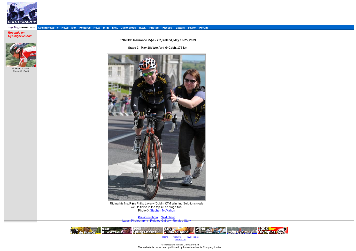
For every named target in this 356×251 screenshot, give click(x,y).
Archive (177, 236)
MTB (106, 27)
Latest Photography (135, 220)
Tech (73, 27)
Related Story (182, 220)
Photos (154, 27)
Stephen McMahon (162, 210)
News (65, 27)
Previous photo (148, 217)
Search (192, 27)
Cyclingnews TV (48, 27)
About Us (180, 239)
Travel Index (192, 236)
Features (85, 27)
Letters (180, 27)
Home (165, 236)
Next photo (168, 217)
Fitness (167, 27)
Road (96, 27)
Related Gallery (160, 220)
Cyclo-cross (128, 27)
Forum (203, 27)
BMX (115, 27)
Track (142, 27)
